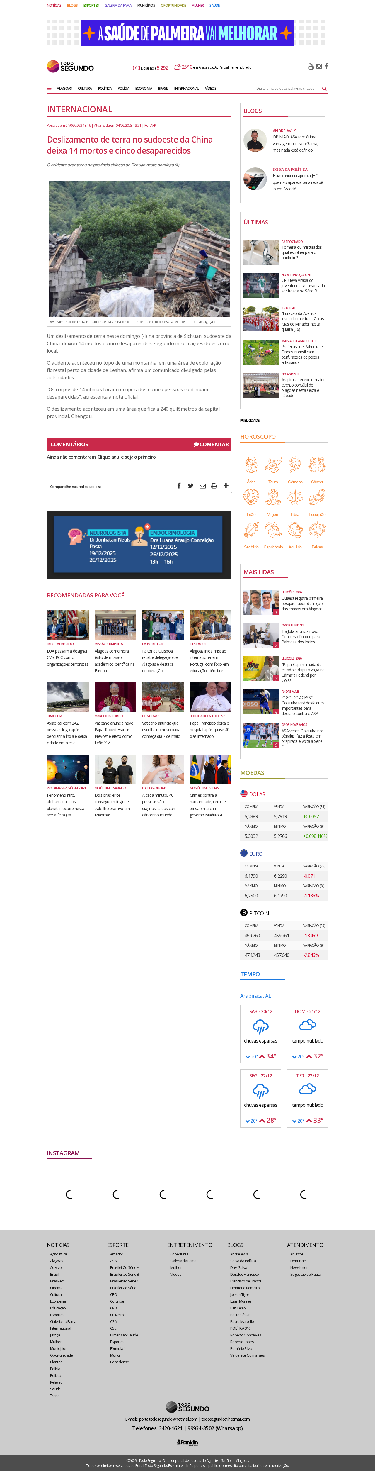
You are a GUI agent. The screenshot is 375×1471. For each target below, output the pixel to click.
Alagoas (56, 1260)
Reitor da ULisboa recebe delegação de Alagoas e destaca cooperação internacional (160, 664)
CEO (113, 1294)
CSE (113, 1328)
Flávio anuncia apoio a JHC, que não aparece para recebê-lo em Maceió (298, 182)
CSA (113, 1321)
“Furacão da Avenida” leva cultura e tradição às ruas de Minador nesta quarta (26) (303, 321)
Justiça (55, 1335)
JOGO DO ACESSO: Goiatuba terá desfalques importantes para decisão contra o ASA (303, 705)
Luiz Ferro (238, 1308)
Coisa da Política (243, 1260)
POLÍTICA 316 (240, 1328)
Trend (55, 1395)
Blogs (72, 5)
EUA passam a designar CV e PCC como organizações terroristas (67, 657)
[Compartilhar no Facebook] (179, 486)
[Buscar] (324, 88)
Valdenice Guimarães (247, 1355)
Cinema (56, 1287)
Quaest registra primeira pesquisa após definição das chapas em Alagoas (302, 603)
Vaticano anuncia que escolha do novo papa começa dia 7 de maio (161, 729)
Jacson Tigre (239, 1294)
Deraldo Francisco (244, 1274)
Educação (58, 1308)
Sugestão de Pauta (305, 1274)
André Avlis (239, 1254)
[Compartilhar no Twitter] (191, 486)
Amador (116, 1254)
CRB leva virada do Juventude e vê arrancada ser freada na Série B (303, 285)
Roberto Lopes (242, 1341)
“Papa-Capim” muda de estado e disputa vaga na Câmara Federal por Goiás (303, 672)
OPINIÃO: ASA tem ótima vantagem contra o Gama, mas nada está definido (295, 143)
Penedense (119, 1362)
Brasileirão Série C (124, 1281)
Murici (115, 1355)
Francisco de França (246, 1281)
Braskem (57, 1281)
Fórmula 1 (118, 1348)
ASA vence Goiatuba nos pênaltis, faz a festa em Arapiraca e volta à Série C (303, 739)
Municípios (58, 1348)
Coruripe (117, 1301)
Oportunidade (61, 1355)
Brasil (54, 1274)
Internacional (60, 1328)
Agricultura (58, 1254)
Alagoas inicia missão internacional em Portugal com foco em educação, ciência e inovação (209, 664)
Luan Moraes (240, 1301)
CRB (113, 1308)
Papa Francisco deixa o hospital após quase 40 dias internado (209, 729)
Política (55, 1375)
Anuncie (296, 1254)
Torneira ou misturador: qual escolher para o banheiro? (302, 252)
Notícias (54, 5)
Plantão (56, 1362)
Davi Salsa (238, 1267)
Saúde (55, 1389)
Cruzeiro (117, 1314)
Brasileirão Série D (124, 1287)
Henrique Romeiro (245, 1287)
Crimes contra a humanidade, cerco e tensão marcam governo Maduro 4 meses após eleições (208, 808)
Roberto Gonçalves (245, 1335)
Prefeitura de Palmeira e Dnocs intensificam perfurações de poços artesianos (302, 354)
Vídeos (175, 1274)
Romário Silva (241, 1348)
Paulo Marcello (242, 1321)
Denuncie (298, 1260)
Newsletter (299, 1267)
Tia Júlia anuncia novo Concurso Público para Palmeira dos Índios (301, 636)
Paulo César (240, 1314)
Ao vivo (56, 1267)
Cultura (56, 1294)
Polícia (55, 1368)
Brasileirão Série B (124, 1274)
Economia (58, 1301)
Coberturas (179, 1254)
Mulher (56, 1341)
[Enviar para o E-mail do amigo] (202, 486)
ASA (113, 1260)
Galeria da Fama (63, 1321)
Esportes (57, 1314)
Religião (56, 1382)
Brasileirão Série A (124, 1267)
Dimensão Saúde (124, 1335)
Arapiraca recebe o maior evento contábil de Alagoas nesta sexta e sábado (303, 388)
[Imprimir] (214, 486)
